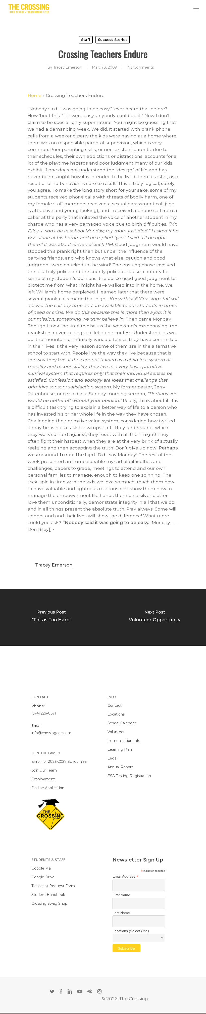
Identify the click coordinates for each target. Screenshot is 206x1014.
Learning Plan (120, 749)
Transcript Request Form (53, 886)
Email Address (125, 876)
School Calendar (122, 723)
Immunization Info (124, 740)
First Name (121, 895)
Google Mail (41, 868)
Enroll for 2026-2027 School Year (59, 761)
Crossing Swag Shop (49, 903)
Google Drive (43, 877)
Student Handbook (48, 894)
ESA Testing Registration (129, 776)
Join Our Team (44, 770)
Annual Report (120, 767)
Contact (115, 705)
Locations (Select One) (131, 931)
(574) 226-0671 (43, 713)
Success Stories (112, 39)
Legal (112, 758)
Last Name (121, 913)
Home (34, 95)
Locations (116, 714)
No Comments (140, 67)
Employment (43, 779)
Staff (85, 39)
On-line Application (47, 788)
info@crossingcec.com (51, 733)
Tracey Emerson (67, 67)
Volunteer (116, 732)
